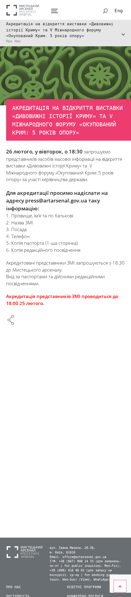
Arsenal (23, 10)
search (105, 11)
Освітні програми (84, 587)
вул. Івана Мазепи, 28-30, (72, 548)
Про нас (13, 587)
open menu (54, 11)
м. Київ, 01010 (62, 552)
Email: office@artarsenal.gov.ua (78, 557)
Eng (119, 10)
